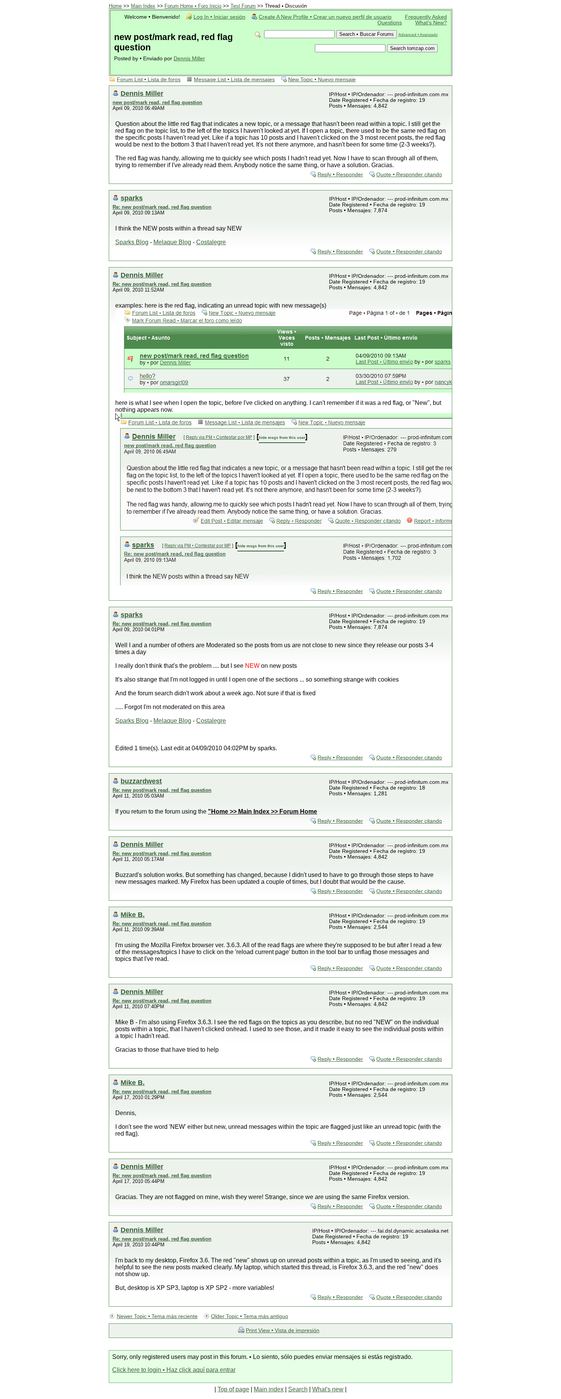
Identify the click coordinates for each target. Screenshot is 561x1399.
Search (298, 1389)
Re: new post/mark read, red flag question (162, 207)
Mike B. (133, 915)
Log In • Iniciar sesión (219, 17)
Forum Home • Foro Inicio (192, 6)
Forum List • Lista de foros (149, 79)
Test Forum (243, 6)
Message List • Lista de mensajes (234, 79)
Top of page (233, 1389)
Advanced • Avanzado (418, 34)
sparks (132, 198)
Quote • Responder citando (409, 174)
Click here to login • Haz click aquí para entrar (173, 1370)
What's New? (431, 23)
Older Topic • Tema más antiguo (249, 1316)
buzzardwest (141, 781)
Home (115, 6)
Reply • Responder (340, 174)
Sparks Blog (131, 242)
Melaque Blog (172, 242)
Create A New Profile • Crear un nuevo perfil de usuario (325, 17)
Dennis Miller (189, 58)
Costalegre (211, 242)
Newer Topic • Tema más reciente (157, 1316)
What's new (327, 1389)
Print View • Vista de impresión (282, 1330)
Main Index (143, 6)
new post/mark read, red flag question (157, 102)
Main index (269, 1389)
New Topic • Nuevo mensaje (322, 79)
